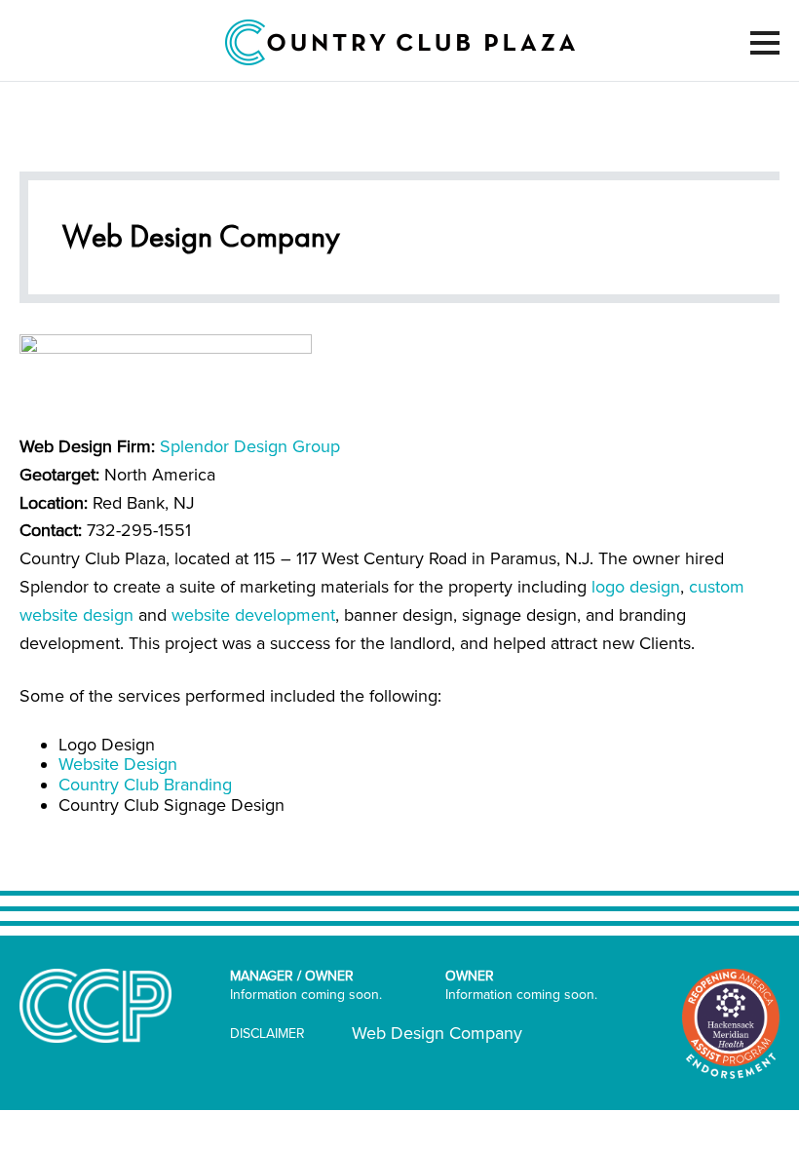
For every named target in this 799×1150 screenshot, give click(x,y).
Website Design (117, 764)
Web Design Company (437, 1033)
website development (253, 615)
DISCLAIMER (267, 1033)
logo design (635, 586)
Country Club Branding (145, 784)
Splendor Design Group (250, 446)
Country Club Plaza (400, 42)
